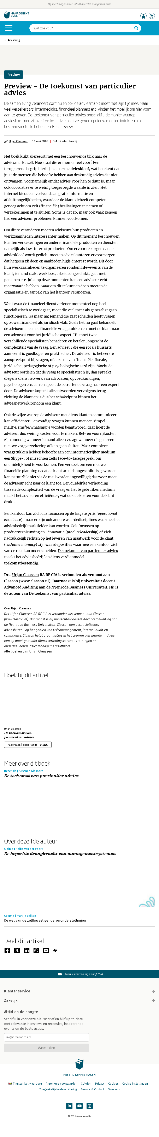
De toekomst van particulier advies (57, 114)
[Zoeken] (136, 28)
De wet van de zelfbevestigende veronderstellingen (45, 920)
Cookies (113, 1083)
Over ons (114, 1089)
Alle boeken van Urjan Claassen (28, 651)
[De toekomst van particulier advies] (18, 702)
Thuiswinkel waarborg (27, 1083)
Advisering (14, 40)
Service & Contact (92, 1089)
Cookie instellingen (135, 1083)
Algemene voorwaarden (61, 1083)
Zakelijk (10, 1000)
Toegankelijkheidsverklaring (58, 1089)
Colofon (86, 1083)
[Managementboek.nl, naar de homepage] (16, 17)
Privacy (100, 1083)
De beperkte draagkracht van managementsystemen (60, 854)
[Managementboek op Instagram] (90, 1106)
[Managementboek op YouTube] (79, 1106)
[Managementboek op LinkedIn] (69, 1106)
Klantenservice (17, 991)
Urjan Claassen (18, 141)
